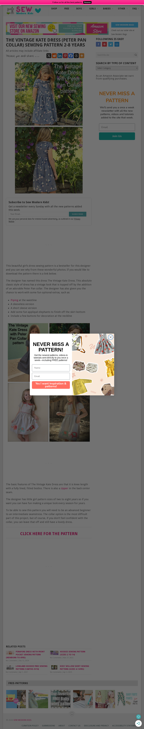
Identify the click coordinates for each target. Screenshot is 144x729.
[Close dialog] (110, 337)
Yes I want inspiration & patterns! (50, 385)
